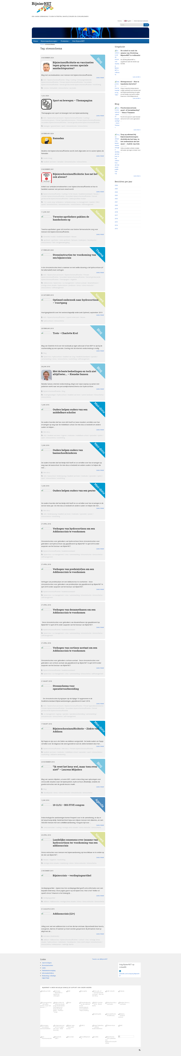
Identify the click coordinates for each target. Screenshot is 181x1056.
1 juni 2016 (45, 800)
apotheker (54, 240)
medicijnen (82, 240)
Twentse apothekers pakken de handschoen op (71, 218)
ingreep (58, 714)
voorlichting (73, 359)
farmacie (74, 240)
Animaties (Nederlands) (51, 936)
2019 (116, 209)
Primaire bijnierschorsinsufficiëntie (71, 82)
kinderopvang (61, 476)
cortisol (81, 940)
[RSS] (140, 1050)
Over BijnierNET (78, 41)
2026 (116, 185)
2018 (116, 212)
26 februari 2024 (47, 133)
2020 (116, 205)
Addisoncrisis (48, 283)
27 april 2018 (46, 524)
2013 (116, 228)
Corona (46, 88)
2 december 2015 (47, 871)
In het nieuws (73, 194)
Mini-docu (46, 432)
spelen (100, 435)
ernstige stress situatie (49, 285)
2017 (116, 215)
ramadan (60, 162)
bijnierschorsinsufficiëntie (69, 940)
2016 (116, 218)
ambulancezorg (70, 202)
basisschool (52, 476)
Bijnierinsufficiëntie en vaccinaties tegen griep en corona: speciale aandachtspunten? (73, 65)
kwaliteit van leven (50, 162)
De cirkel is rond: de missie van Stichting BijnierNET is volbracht (130, 53)
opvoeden (93, 435)
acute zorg (51, 202)
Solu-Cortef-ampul (83, 942)
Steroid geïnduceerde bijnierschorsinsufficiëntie (76, 85)
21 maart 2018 (46, 681)
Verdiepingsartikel (49, 898)
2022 (116, 199)
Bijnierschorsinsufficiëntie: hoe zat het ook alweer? (75, 175)
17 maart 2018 (46, 724)
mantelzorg (64, 863)
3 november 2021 (47, 169)
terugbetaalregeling (62, 242)
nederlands (62, 942)
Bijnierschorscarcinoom (55, 118)
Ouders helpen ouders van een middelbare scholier (70, 411)
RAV (97, 202)
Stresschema (98, 395)
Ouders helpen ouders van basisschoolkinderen (68, 451)
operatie (94, 357)
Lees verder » (137, 77)
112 (45, 202)
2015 (116, 222)
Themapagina (64, 279)
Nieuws (95, 194)
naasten (92, 202)
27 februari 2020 (47, 250)
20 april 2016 (46, 835)
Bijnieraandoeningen (49, 41)
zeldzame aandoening (57, 754)
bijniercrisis (57, 283)
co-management (82, 202)
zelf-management (70, 716)
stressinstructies (70, 162)
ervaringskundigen (50, 395)
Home (120, 21)
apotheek (47, 240)
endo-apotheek (65, 240)
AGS (44, 80)
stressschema (63, 88)
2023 (116, 195)
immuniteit (53, 88)
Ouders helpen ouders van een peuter (74, 490)
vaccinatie (72, 88)
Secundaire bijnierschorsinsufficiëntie (53, 122)
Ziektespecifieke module (77, 199)
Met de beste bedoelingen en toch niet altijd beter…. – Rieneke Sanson (74, 373)
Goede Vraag (47, 158)
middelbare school (82, 435)
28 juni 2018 (45, 366)
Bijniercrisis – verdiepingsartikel (72, 875)
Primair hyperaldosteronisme (65, 120)
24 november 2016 (48, 762)
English (129, 21)
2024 (116, 192)
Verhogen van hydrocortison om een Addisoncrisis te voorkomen (74, 530)
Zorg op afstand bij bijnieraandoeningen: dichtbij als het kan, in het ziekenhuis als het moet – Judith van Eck (130, 139)
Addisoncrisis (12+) (64, 913)
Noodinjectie (91, 240)
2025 (116, 189)
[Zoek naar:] (132, 25)
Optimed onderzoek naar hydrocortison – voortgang (75, 301)
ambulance (59, 202)
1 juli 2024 (45, 96)
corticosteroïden (49, 827)
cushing (58, 827)
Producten (64, 41)
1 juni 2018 (45, 405)
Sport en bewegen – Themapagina (72, 100)
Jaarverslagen (47, 963)
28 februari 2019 (47, 328)
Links (44, 968)
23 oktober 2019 (47, 295)
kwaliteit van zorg (69, 357)
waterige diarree (68, 944)
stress (79, 285)
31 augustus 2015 (48, 909)
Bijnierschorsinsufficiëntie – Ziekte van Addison (76, 730)
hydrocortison (62, 285)
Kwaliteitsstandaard (83, 357)
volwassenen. (56, 944)
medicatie (71, 435)
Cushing (73, 80)
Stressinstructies (47, 965)
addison (46, 901)
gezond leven (55, 126)
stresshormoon (52, 204)
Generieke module (49, 237)
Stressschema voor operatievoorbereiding (66, 687)
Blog (67, 80)
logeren (64, 435)
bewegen (47, 126)
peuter (90, 514)
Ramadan (58, 138)
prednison (72, 285)
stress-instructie (87, 285)
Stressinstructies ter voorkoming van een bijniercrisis (74, 256)
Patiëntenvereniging (48, 970)
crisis (66, 554)
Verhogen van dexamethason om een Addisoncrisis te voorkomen (74, 611)
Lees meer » (137, 130)
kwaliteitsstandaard (85, 194)
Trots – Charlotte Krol (65, 333)
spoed (43, 204)
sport (63, 126)
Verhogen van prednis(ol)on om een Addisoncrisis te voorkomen (73, 570)
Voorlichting (97, 85)
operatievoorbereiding (77, 714)
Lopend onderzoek (72, 317)
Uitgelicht (73, 279)
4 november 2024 (47, 58)
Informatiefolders (48, 973)
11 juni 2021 (45, 212)
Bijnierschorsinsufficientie (56, 80)
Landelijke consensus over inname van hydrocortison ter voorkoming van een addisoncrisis (75, 842)
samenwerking (46, 359)
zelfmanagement (87, 204)
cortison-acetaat (80, 283)
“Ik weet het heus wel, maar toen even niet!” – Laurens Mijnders (75, 768)
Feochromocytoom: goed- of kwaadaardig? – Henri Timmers (130, 110)
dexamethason (93, 283)
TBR (53, 242)
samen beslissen (87, 395)
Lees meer (100, 77)
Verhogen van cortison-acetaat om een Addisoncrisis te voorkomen (75, 649)
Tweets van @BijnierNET (99, 959)
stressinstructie (71, 126)
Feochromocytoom (47, 120)
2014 (116, 225)
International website (141, 21)
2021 (116, 202)
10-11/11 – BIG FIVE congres (68, 804)
